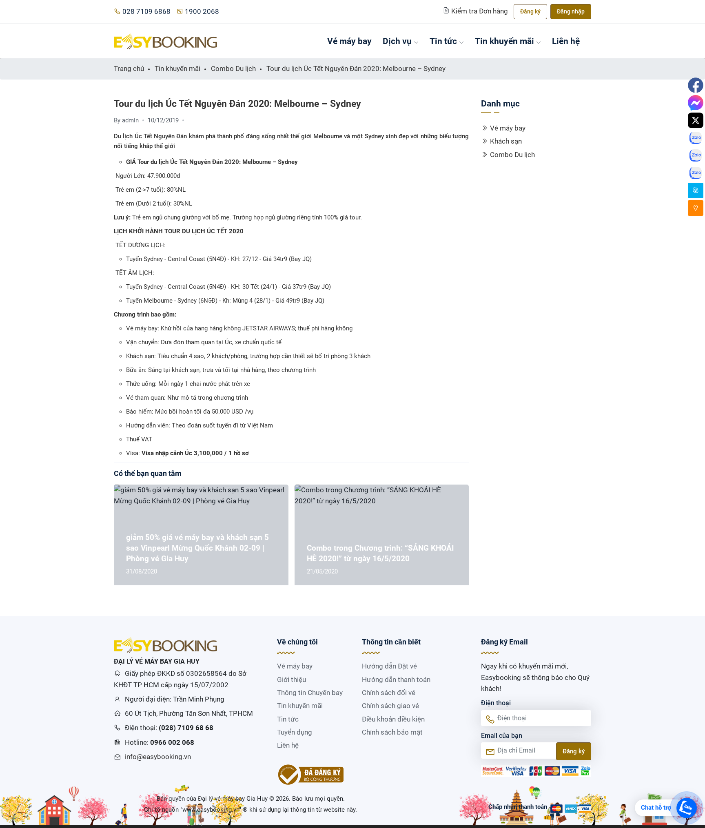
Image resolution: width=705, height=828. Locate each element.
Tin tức (443, 41)
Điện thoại (496, 703)
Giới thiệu (291, 679)
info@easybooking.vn (158, 757)
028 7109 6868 (146, 11)
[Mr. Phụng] (695, 190)
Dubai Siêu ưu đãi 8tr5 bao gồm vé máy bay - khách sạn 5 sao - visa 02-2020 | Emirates (394, 548)
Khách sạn (506, 141)
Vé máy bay (349, 41)
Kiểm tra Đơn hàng (480, 11)
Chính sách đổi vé (388, 693)
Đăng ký (530, 11)
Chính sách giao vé (390, 706)
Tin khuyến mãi (504, 41)
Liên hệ (566, 41)
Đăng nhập (571, 11)
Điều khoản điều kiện (393, 719)
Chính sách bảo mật (392, 732)
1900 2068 (202, 11)
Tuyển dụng (294, 732)
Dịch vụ (397, 41)
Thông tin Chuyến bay (310, 693)
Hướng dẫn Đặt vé (389, 666)
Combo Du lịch (512, 155)
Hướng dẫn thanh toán (396, 679)
